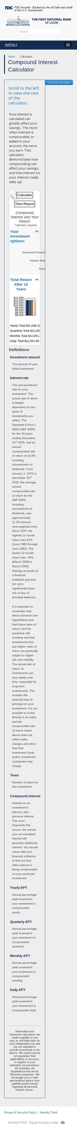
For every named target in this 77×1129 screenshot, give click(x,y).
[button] (24, 236)
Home (11, 56)
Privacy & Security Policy (20, 1112)
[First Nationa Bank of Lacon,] (38, 20)
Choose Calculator (59, 82)
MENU (11, 45)
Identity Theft (48, 1112)
